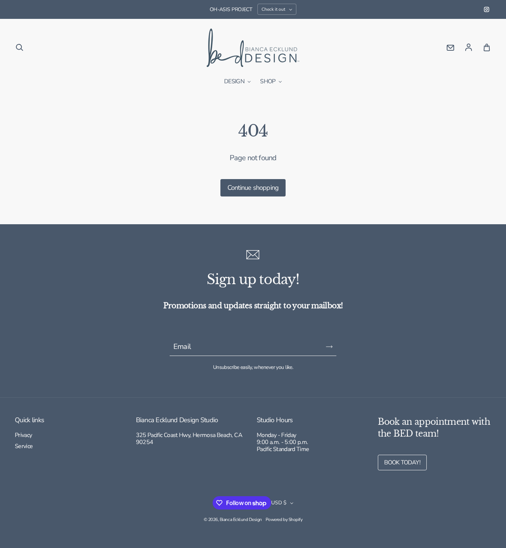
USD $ (278, 502)
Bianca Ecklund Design (241, 519)
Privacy (23, 435)
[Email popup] (450, 47)
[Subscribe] (329, 346)
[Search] (19, 47)
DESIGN (235, 81)
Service (24, 446)
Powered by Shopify (284, 519)
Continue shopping (253, 187)
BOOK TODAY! (402, 462)
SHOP (268, 81)
